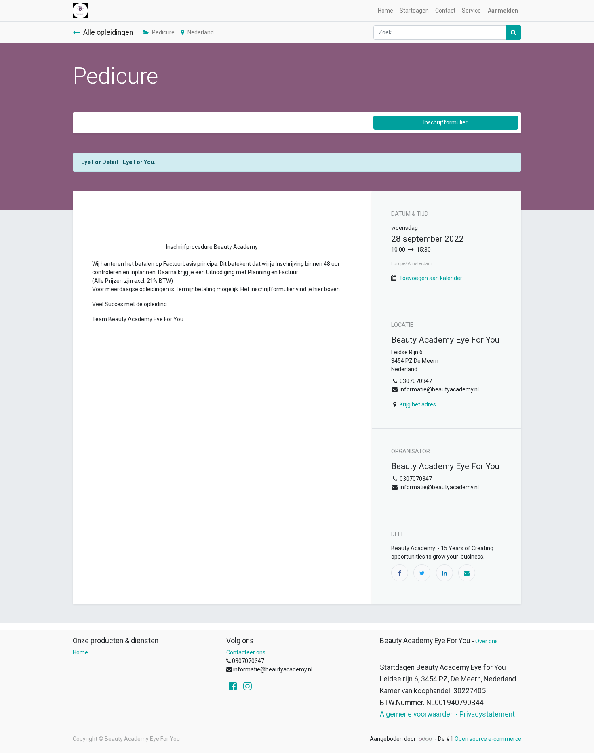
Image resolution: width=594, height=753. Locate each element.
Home (80, 652)
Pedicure (163, 32)
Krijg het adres (418, 404)
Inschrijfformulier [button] (445, 122)
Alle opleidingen (108, 32)
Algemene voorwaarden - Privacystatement (447, 714)
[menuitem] (385, 10)
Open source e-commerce (488, 739)
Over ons (486, 641)
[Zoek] (513, 32)
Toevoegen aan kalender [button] (430, 278)
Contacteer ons (245, 652)
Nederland (200, 32)
